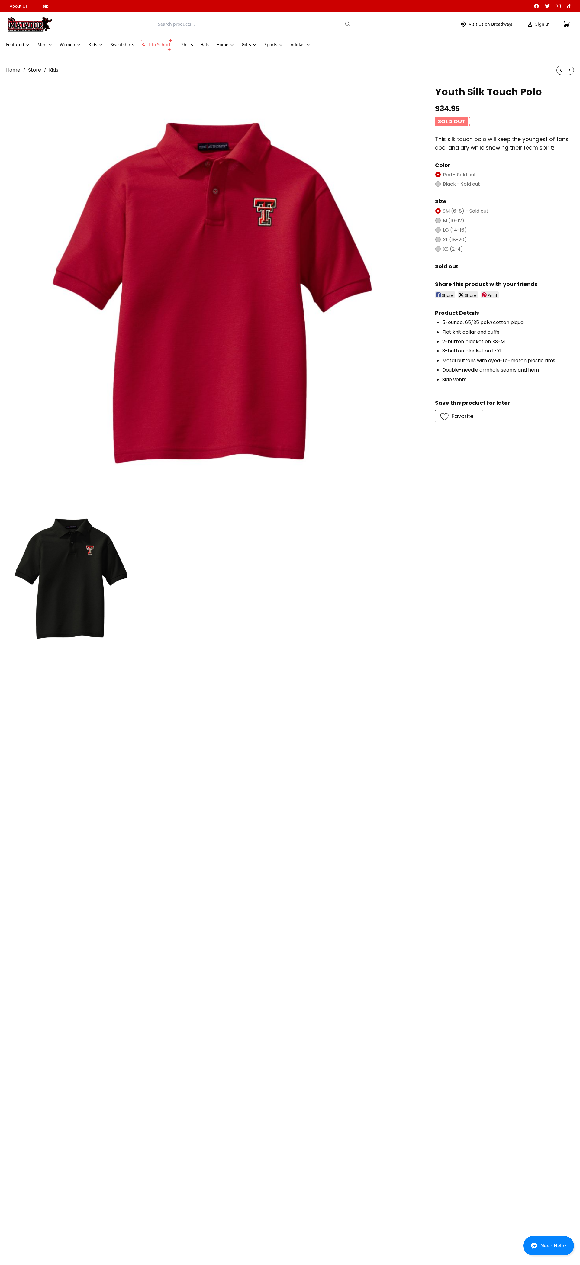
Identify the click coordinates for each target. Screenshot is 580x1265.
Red (459, 174)
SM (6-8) (465, 211)
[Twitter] (547, 6)
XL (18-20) (455, 239)
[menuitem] (561, 70)
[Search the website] (348, 24)
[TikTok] (569, 6)
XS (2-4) (453, 249)
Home (13, 69)
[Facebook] (536, 6)
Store (34, 69)
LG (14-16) (455, 230)
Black (461, 184)
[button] (548, 1248)
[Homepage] (30, 24)
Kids (53, 69)
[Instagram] (558, 6)
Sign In (542, 24)
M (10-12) (453, 220)
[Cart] (567, 24)
